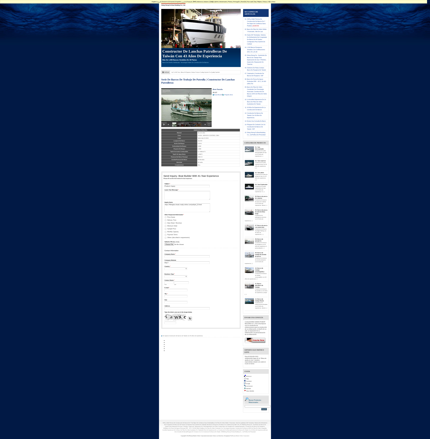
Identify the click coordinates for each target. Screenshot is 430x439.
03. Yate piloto (259, 172)
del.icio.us (249, 376)
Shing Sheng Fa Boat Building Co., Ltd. (173, 5)
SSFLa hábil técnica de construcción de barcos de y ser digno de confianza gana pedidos (187, 422)
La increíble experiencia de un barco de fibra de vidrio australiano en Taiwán (256, 102)
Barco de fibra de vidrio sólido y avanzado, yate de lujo (227, 422)
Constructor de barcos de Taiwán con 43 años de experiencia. (186, 335)
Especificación (218, 94)
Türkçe (265, 2)
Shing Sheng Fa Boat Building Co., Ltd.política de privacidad (240, 431)
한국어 (217, 2)
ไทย (255, 2)
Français (189, 2)
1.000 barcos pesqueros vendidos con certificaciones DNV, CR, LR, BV (256, 50)
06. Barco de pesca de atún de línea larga (261, 211)
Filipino (259, 2)
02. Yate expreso (260, 161)
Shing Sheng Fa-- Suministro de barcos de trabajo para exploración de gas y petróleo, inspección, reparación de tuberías (257, 60)
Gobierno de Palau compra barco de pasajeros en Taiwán (223, 426)
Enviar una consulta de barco (256, 121)
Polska (230, 2)
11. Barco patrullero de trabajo (259, 285)
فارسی (184, 2)
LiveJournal (249, 386)
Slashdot (248, 388)
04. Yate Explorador (261, 184)
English (154, 2)
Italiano (206, 2)
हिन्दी (194, 2)
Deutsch (165, 2)
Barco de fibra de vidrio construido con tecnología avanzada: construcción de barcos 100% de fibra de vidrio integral (257, 91)
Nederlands (223, 2)
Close (273, 2)
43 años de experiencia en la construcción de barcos (216, 430)
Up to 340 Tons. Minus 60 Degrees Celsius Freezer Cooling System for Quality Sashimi (195, 72)
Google (248, 383)
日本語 (212, 2)
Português (236, 2)
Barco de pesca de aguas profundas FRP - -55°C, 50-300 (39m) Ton (256, 81)
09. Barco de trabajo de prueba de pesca (260, 254)
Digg (247, 378)
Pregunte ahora (228, 94)
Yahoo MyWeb (250, 391)
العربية (159, 2)
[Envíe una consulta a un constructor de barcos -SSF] (254, 344)
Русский (250, 2)
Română (243, 2)
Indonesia (200, 2)
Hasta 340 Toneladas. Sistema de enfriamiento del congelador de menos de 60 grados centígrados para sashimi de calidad (257, 39)
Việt (269, 2)
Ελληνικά (171, 2)
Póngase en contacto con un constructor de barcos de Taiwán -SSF (256, 127)
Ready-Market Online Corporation (240, 435)
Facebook (249, 381)
